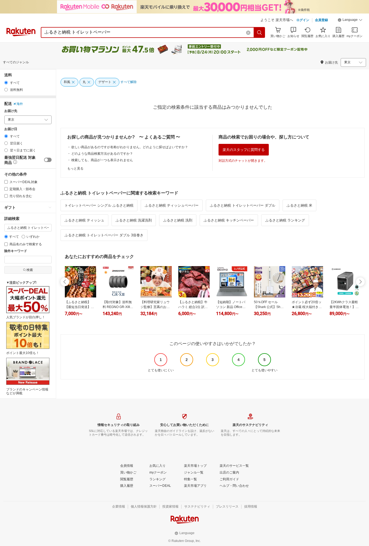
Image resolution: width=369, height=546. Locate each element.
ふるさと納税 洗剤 (177, 220)
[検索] (259, 32)
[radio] (6, 82)
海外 (19, 104)
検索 (29, 270)
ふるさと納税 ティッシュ (84, 220)
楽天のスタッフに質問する (244, 150)
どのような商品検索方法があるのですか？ (102, 153)
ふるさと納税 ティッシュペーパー (172, 205)
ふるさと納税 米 (299, 205)
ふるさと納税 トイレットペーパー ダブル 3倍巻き (104, 235)
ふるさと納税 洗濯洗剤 (134, 220)
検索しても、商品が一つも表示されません (102, 160)
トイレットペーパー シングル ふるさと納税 (99, 205)
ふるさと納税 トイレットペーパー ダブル (242, 205)
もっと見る (75, 168)
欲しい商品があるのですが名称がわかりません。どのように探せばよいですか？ (129, 147)
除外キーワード (15, 251)
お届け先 (10, 111)
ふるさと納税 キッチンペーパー (229, 220)
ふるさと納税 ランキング (285, 220)
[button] (350, 20)
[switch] (48, 160)
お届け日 (10, 129)
